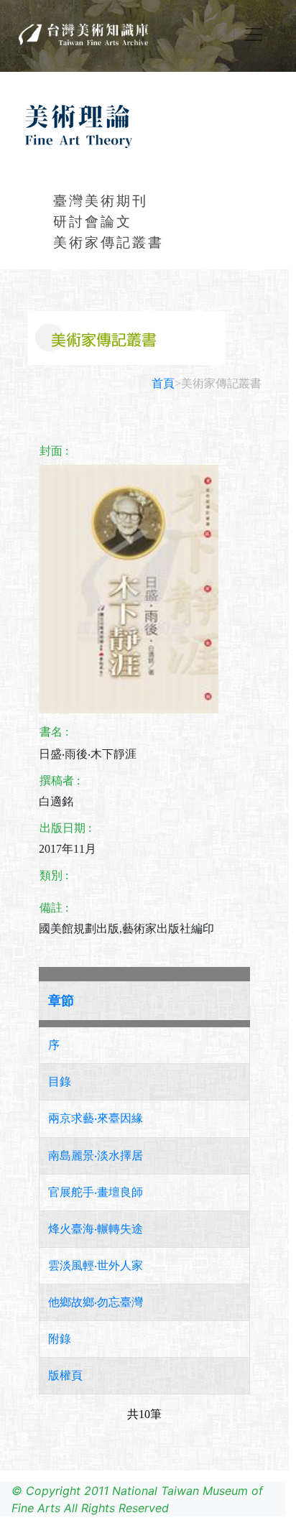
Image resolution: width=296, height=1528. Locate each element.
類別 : (54, 875)
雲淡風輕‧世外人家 (95, 1265)
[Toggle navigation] (253, 34)
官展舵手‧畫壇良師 (95, 1192)
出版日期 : (65, 828)
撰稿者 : (60, 780)
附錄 (59, 1339)
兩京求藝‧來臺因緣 (95, 1118)
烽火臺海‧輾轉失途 (95, 1229)
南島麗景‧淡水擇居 (95, 1155)
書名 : (54, 732)
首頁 (163, 383)
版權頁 (65, 1375)
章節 (61, 1001)
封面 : (54, 451)
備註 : (54, 908)
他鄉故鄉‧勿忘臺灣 (95, 1302)
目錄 (59, 1081)
